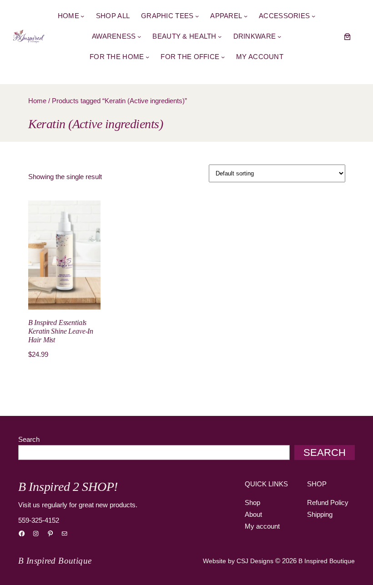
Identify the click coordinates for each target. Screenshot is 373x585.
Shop (252, 502)
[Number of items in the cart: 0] (347, 36)
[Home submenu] (82, 16)
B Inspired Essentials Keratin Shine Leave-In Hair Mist (61, 331)
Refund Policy (327, 502)
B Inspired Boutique (54, 560)
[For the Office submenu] (223, 57)
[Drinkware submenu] (279, 36)
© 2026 (286, 561)
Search (29, 439)
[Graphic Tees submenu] (197, 16)
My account (262, 526)
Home (37, 101)
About (253, 514)
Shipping (320, 514)
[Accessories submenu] (313, 16)
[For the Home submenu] (147, 57)
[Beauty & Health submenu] (220, 36)
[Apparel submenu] (245, 16)
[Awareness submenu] (139, 36)
